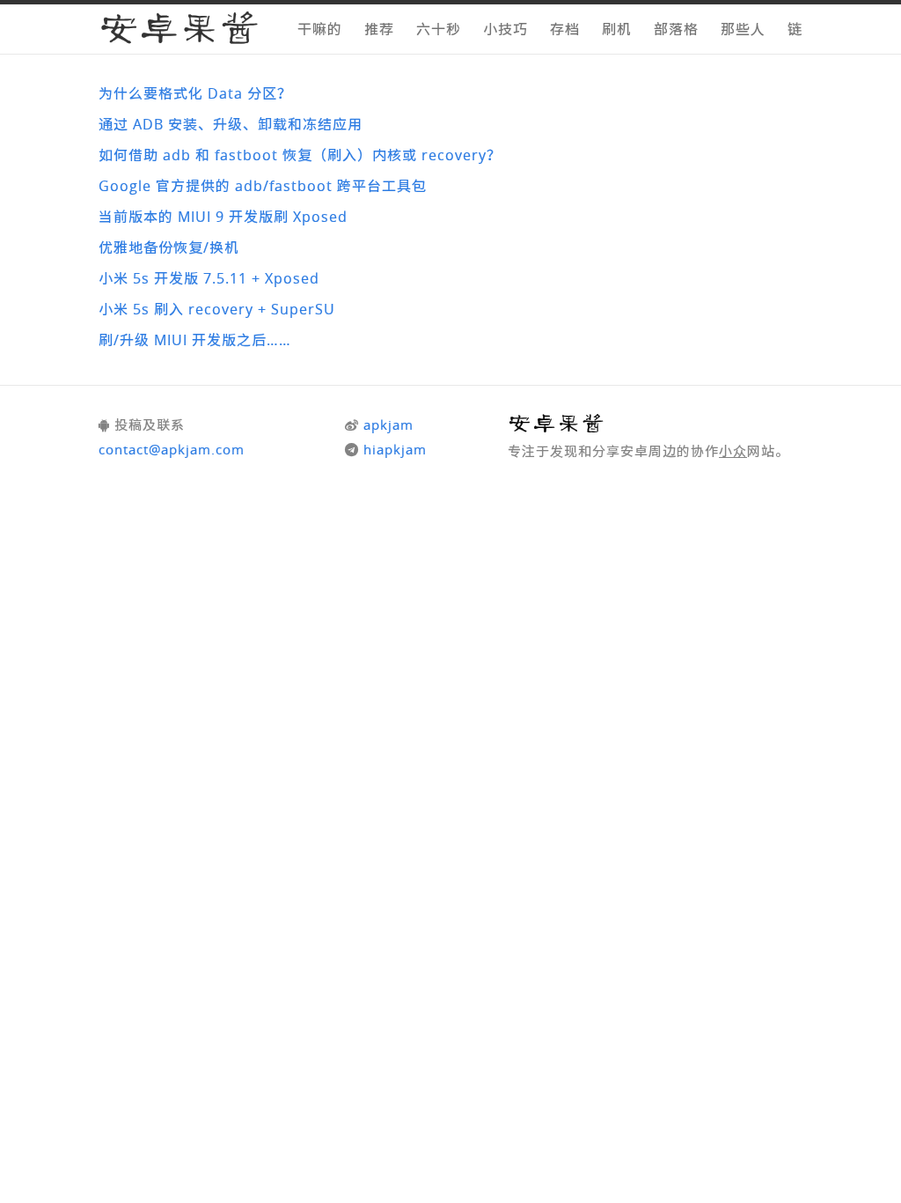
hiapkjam (395, 449)
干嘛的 (319, 29)
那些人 (743, 29)
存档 (565, 29)
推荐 (379, 29)
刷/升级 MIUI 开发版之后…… (195, 340)
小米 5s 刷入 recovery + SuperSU (217, 309)
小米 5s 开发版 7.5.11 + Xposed (209, 278)
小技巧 (505, 29)
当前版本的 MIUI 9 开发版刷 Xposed (223, 216)
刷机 (617, 29)
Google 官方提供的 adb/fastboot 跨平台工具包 (263, 186)
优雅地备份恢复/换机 (169, 247)
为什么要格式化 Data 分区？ (195, 93)
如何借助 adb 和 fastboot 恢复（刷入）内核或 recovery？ (300, 155)
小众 (733, 451)
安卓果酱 (179, 31)
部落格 (676, 29)
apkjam (388, 424)
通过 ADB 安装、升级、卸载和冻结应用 (231, 124)
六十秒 (438, 29)
